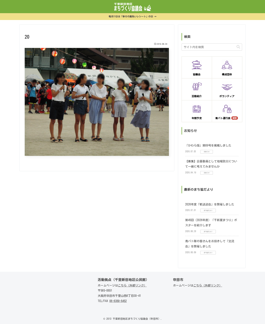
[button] (238, 47)
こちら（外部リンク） (132, 285)
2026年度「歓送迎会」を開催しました (209, 204)
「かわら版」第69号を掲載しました (208, 145)
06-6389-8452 (118, 300)
